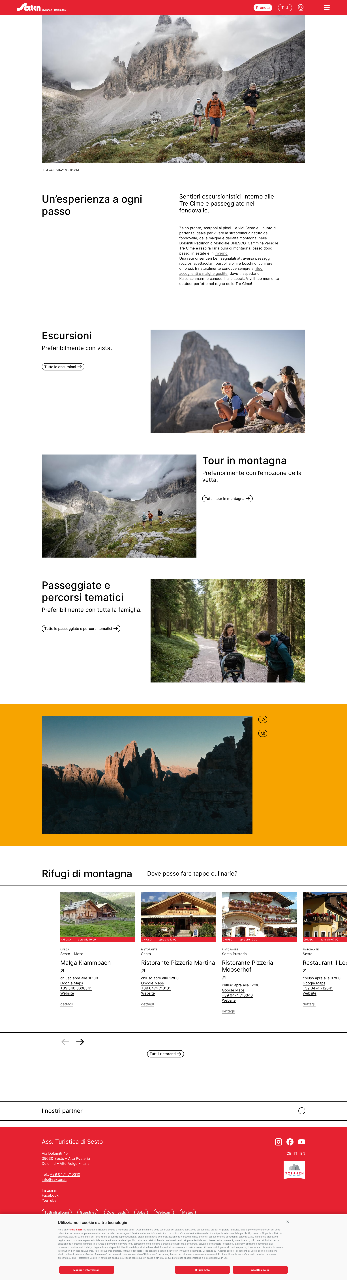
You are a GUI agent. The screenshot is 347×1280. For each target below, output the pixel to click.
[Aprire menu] (327, 7)
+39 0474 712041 (318, 988)
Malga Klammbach (85, 962)
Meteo (187, 1212)
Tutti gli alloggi (56, 1212)
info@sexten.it (54, 1179)
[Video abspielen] (262, 719)
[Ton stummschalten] (262, 733)
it (295, 1153)
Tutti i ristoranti (163, 1054)
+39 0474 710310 (65, 1174)
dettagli (66, 1004)
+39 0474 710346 (237, 995)
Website (67, 993)
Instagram (50, 1190)
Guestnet (88, 1212)
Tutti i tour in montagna (224, 498)
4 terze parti (76, 1229)
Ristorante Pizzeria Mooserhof (247, 966)
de (289, 1153)
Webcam (163, 1212)
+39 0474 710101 (156, 988)
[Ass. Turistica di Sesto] (41, 7)
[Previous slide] (65, 1042)
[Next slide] (80, 1042)
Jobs (141, 1212)
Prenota (263, 7)
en (302, 1153)
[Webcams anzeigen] (301, 7)
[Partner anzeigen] (301, 1110)
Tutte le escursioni (60, 367)
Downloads (116, 1212)
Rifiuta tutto (202, 1269)
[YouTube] (301, 1141)
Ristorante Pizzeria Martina (178, 962)
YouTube (49, 1200)
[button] (287, 1221)
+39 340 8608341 (76, 988)
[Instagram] (278, 1141)
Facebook (50, 1195)
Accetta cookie (260, 1269)
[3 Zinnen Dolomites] (294, 1170)
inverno (221, 253)
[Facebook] (290, 1141)
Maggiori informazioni (86, 1269)
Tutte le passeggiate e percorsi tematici (78, 628)
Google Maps (71, 983)
